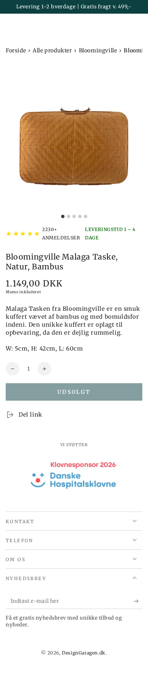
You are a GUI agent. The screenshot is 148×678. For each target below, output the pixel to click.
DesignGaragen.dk (83, 653)
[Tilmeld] (138, 601)
